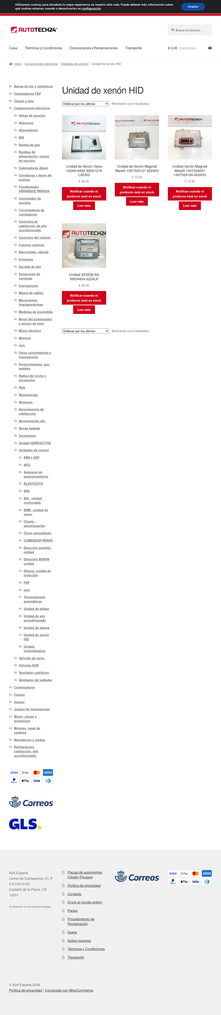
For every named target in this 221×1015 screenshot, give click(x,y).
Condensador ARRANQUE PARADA (34, 189)
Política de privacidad (84, 885)
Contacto (74, 893)
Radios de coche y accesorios (32, 378)
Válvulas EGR (29, 665)
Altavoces (26, 123)
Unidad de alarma (36, 627)
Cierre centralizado (37, 533)
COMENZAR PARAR (38, 540)
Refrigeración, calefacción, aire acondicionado (26, 751)
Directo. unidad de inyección (37, 573)
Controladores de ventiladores (31, 212)
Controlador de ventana (30, 200)
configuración (91, 9)
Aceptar (193, 7)
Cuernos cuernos (31, 245)
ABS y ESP (31, 457)
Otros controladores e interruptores (35, 354)
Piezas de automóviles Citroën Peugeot (85, 875)
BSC (27, 491)
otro (22, 345)
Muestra (25, 338)
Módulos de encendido (36, 312)
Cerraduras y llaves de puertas (35, 177)
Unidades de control (74, 64)
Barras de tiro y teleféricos (33, 86)
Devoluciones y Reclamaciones (94, 47)
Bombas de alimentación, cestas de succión (34, 156)
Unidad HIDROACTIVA (35, 443)
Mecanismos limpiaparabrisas (31, 302)
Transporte (133, 47)
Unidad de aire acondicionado (35, 618)
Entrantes (26, 259)
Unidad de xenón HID (36, 637)
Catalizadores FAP (27, 93)
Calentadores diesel (33, 168)
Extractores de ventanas (29, 276)
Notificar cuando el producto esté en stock (84, 193)
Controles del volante (35, 237)
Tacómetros (27, 435)
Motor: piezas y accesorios (25, 718)
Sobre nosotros (79, 940)
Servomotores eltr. (32, 421)
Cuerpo (19, 694)
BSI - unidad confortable (33, 500)
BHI (21, 137)
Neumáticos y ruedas (29, 740)
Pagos (72, 910)
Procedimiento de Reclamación (81, 921)
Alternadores (28, 130)
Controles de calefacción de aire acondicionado (33, 225)
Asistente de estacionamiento (36, 474)
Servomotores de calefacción (31, 411)
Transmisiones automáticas (34, 599)
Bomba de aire (29, 145)
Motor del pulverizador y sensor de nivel (35, 321)
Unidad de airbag (36, 608)
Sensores (26, 402)
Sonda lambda (29, 428)
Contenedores (24, 687)
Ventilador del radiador (35, 680)
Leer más (84, 205)
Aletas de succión (32, 115)
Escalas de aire (30, 266)
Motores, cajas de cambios (27, 730)
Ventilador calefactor (34, 672)
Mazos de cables (31, 293)
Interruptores (28, 285)
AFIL (27, 465)
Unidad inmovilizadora (34, 648)
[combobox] (190, 30)
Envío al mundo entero (85, 902)
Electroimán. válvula (34, 252)
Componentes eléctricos (41, 64)
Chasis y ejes (24, 101)
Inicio (17, 64)
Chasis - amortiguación (34, 523)
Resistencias (28, 395)
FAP (27, 582)
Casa (13, 47)
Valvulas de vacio (31, 658)
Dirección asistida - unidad (38, 550)
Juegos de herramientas (32, 709)
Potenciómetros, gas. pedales (34, 366)
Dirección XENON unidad (36, 561)
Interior (19, 702)
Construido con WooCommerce (69, 990)
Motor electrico (30, 330)
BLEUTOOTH (33, 483)
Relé (22, 387)
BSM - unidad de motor (36, 512)
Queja (72, 932)
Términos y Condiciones (43, 47)
